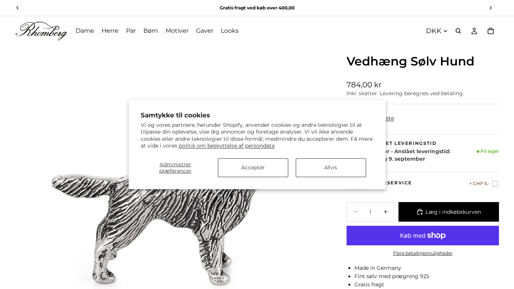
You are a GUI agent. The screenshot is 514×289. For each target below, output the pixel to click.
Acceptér (253, 167)
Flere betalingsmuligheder (423, 253)
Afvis (330, 167)
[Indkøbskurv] (490, 31)
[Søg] (458, 31)
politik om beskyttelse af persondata (227, 145)
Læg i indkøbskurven (453, 211)
